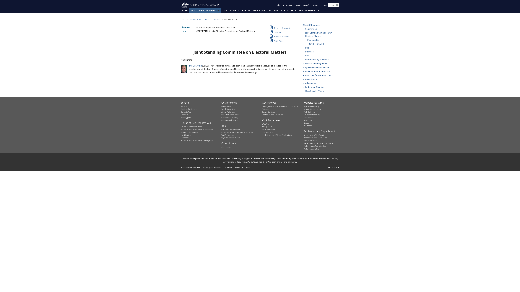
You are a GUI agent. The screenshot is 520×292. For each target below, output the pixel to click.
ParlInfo (306, 5)
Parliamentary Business (204, 10)
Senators (184, 114)
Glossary (307, 123)
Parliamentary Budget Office (315, 146)
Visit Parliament (308, 10)
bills (307, 47)
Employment (309, 117)
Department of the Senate (314, 135)
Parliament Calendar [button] (284, 5)
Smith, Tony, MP (316, 43)
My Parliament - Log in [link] (312, 106)
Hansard (216, 19)
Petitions (265, 109)
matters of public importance (319, 75)
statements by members (317, 59)
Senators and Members (234, 10)
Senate (184, 106)
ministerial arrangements (317, 63)
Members (185, 138)
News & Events (260, 10)
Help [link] (248, 167)
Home (185, 10)
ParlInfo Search (310, 112)
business (309, 51)
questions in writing (314, 90)
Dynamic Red (186, 112)
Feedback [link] (239, 167)
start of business (311, 25)
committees (311, 28)
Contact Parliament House (272, 114)
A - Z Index (308, 120)
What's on (266, 124)
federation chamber (314, 87)
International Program (230, 120)
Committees (226, 147)
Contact (298, 5)
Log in (324, 5)
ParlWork (316, 5)
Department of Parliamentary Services (319, 143)
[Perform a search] (337, 5)
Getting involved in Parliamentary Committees (280, 106)
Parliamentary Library (229, 117)
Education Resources (230, 114)
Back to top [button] (332, 167)
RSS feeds (308, 126)
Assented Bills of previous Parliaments (237, 132)
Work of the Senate (189, 109)
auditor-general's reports (317, 71)
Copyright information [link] (212, 167)
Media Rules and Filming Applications (277, 135)
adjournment (311, 83)
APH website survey (312, 114)
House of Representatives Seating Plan (197, 140)
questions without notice (317, 67)
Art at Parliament (268, 129)
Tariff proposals (227, 135)
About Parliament (283, 10)
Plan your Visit (267, 132)
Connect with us (268, 112)
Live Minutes (186, 135)
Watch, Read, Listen (229, 109)
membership (313, 40)
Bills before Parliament (230, 129)
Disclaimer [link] (228, 167)
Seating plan (186, 117)
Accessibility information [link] (190, 167)
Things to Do (267, 126)
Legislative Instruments (230, 138)
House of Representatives (191, 126)
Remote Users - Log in (312, 109)
